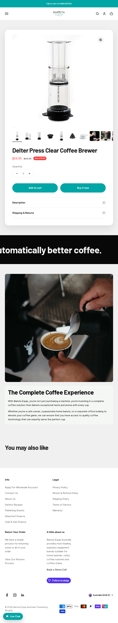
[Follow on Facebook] (7, 595)
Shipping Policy (61, 498)
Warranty (57, 510)
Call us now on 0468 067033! (59, 4)
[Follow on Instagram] (15, 595)
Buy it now (83, 187)
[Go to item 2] (28, 136)
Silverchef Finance (15, 516)
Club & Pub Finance (15, 521)
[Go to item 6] (72, 136)
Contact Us (11, 493)
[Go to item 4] (50, 136)
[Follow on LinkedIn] (23, 595)
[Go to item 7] (83, 136)
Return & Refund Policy (65, 493)
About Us (10, 498)
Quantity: (17, 166)
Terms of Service (62, 504)
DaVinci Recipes (14, 504)
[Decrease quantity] (16, 173)
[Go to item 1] (17, 136)
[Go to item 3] (39, 136)
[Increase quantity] (29, 173)
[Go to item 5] (61, 136)
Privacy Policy (60, 487)
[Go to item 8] (95, 136)
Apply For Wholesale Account (21, 487)
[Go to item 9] (106, 136)
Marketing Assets (14, 510)
